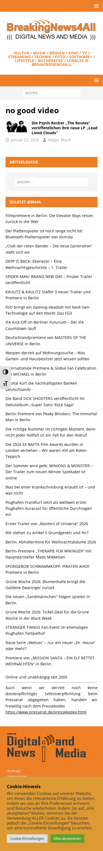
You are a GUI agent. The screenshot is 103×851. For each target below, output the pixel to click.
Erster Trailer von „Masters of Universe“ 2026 (46, 523)
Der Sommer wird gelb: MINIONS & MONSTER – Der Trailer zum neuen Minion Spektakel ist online (49, 472)
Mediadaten (17, 776)
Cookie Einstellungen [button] (27, 838)
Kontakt (14, 770)
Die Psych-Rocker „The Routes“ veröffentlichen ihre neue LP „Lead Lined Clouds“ (65, 127)
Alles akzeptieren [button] (67, 838)
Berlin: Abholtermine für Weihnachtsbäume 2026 (50, 542)
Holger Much (59, 139)
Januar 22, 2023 (25, 139)
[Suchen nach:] (51, 92)
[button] (95, 5)
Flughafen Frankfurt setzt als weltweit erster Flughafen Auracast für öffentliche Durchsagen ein (48, 508)
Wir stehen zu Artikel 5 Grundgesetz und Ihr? (46, 532)
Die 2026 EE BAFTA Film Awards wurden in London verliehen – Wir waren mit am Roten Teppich (46, 450)
